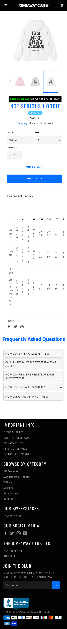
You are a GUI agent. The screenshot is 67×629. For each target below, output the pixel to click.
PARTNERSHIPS (12, 550)
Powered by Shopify (40, 612)
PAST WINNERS (12, 515)
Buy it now (34, 178)
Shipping (22, 123)
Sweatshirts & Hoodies (17, 476)
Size (37, 132)
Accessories (10, 493)
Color (10, 132)
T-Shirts (7, 482)
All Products (10, 471)
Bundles (8, 498)
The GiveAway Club (20, 612)
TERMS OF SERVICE (15, 448)
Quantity (12, 147)
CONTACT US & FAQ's (16, 437)
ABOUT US (9, 556)
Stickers (8, 487)
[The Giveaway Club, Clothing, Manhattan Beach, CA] (16, 604)
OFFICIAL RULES (13, 432)
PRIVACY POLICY (13, 443)
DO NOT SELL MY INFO (17, 454)
